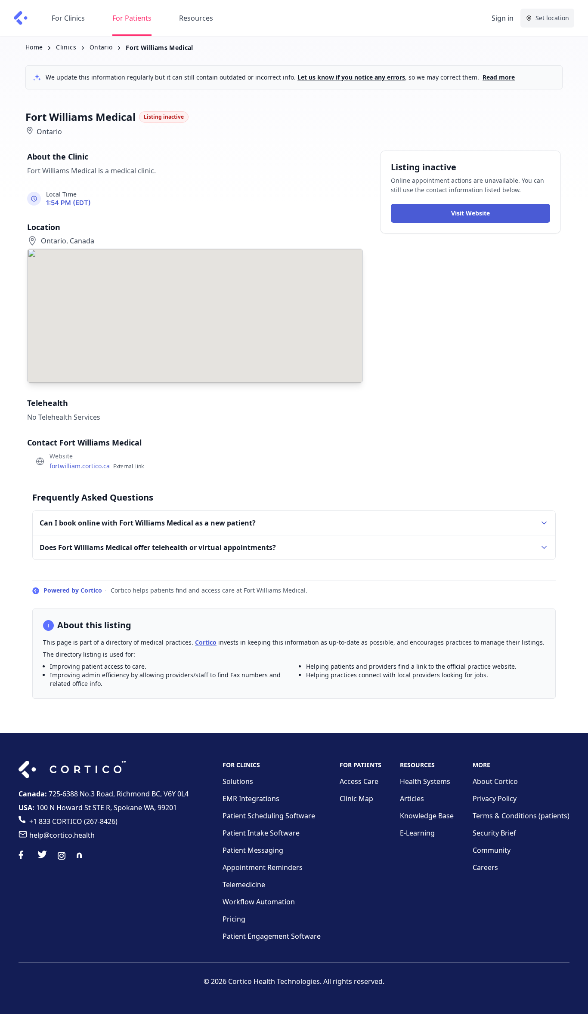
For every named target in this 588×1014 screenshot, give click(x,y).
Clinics (66, 47)
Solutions (238, 781)
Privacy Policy (495, 798)
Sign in (503, 18)
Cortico (206, 642)
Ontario (101, 47)
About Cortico (495, 781)
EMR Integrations (251, 798)
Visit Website (470, 213)
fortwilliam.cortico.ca (97, 466)
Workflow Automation (259, 901)
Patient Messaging (253, 850)
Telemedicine (244, 884)
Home (34, 47)
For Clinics (68, 18)
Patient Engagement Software (272, 936)
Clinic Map (356, 798)
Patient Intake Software (261, 833)
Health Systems (425, 781)
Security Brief (494, 833)
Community (492, 850)
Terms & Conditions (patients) (521, 815)
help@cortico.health (62, 835)
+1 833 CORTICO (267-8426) (73, 821)
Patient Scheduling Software (269, 815)
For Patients (132, 18)
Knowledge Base (427, 815)
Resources (196, 18)
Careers (485, 867)
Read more (499, 77)
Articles (412, 798)
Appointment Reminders (263, 867)
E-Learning (417, 833)
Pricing (234, 919)
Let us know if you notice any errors (351, 77)
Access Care (359, 781)
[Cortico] (21, 18)
